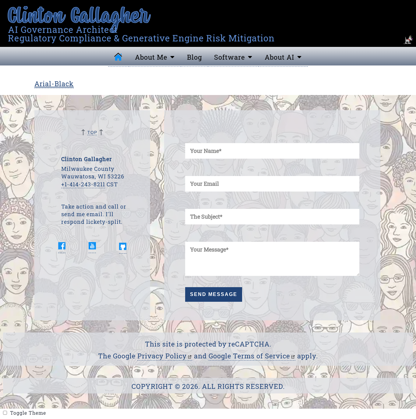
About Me (151, 57)
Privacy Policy (162, 355)
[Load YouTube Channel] (92, 247)
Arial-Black (54, 83)
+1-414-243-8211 (83, 184)
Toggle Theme (54, 414)
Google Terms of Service (249, 355)
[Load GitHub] (122, 247)
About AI (279, 57)
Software (229, 57)
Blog (194, 57)
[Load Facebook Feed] (61, 247)
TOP (92, 132)
